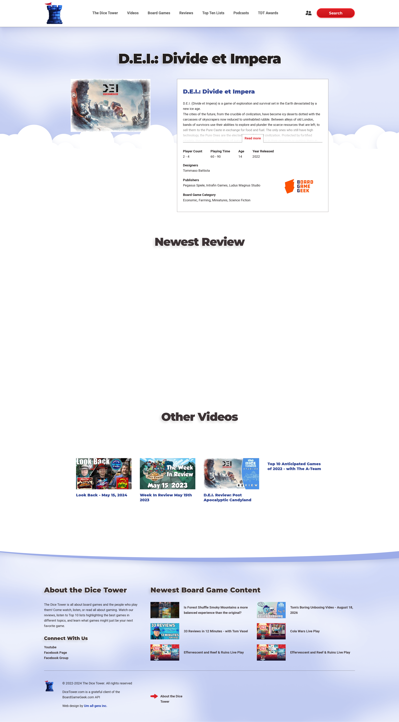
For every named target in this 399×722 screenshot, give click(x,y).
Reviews (186, 13)
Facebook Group (56, 658)
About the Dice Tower (171, 696)
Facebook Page (55, 653)
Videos (133, 13)
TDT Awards (268, 13)
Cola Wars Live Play (305, 631)
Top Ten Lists (213, 13)
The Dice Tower (105, 13)
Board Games (159, 13)
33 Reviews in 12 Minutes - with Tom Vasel (216, 631)
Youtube (50, 647)
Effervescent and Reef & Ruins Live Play (214, 652)
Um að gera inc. (95, 706)
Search (335, 13)
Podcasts (241, 13)
